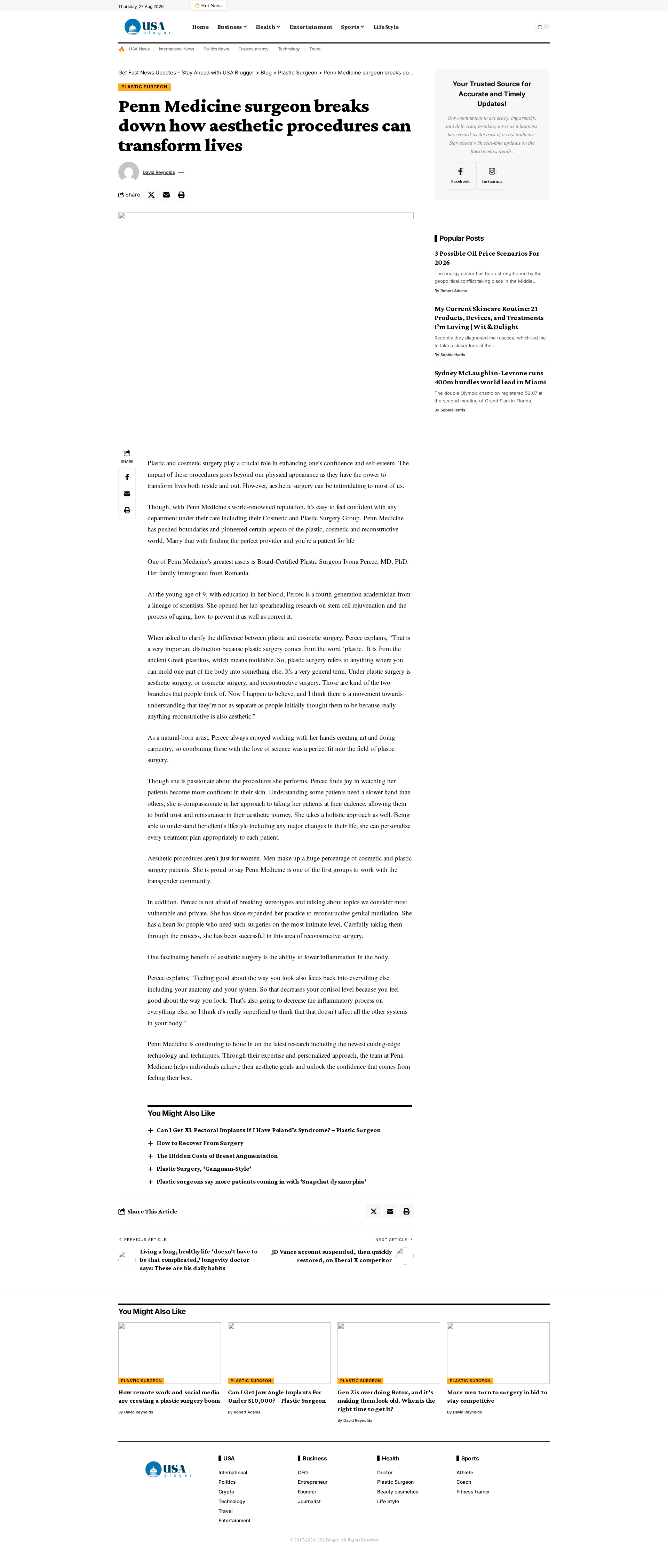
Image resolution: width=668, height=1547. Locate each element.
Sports (470, 1458)
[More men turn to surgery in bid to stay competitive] (498, 1353)
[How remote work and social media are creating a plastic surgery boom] (169, 1353)
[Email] (166, 195)
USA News (139, 48)
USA (229, 1458)
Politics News (216, 48)
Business (315, 1458)
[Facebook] (460, 176)
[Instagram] (491, 176)
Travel (315, 48)
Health (390, 1458)
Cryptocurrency (253, 48)
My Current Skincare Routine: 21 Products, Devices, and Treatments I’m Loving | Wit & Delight (489, 317)
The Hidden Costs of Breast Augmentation (217, 1155)
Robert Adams (453, 290)
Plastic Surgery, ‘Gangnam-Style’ (204, 1168)
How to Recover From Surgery (200, 1142)
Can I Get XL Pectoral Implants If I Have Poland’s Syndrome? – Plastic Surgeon (269, 1129)
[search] (527, 26)
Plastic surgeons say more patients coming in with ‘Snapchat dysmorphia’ (261, 1181)
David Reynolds (159, 172)
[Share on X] (151, 195)
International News (176, 48)
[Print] (181, 195)
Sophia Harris (452, 354)
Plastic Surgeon (144, 86)
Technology (289, 48)
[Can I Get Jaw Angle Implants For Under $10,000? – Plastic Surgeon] (279, 1353)
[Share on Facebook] (127, 476)
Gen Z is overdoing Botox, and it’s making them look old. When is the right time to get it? (386, 1400)
